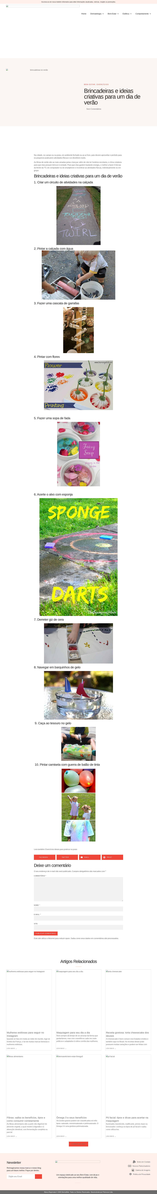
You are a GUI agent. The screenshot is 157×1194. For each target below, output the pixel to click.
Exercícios (103, 84)
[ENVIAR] (38, 1176)
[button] (44, 857)
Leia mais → (12, 1048)
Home (83, 14)
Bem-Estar (89, 84)
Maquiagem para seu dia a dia (73, 1032)
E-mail (37, 914)
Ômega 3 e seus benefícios (71, 1117)
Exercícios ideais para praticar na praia (61, 849)
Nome (37, 905)
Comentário (40, 876)
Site (36, 924)
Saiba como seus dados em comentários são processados (94, 938)
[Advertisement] (78, 41)
